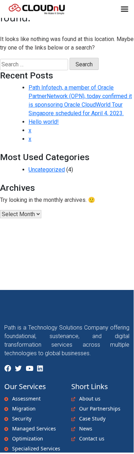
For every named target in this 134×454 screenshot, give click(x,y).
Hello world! (44, 121)
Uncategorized (47, 169)
